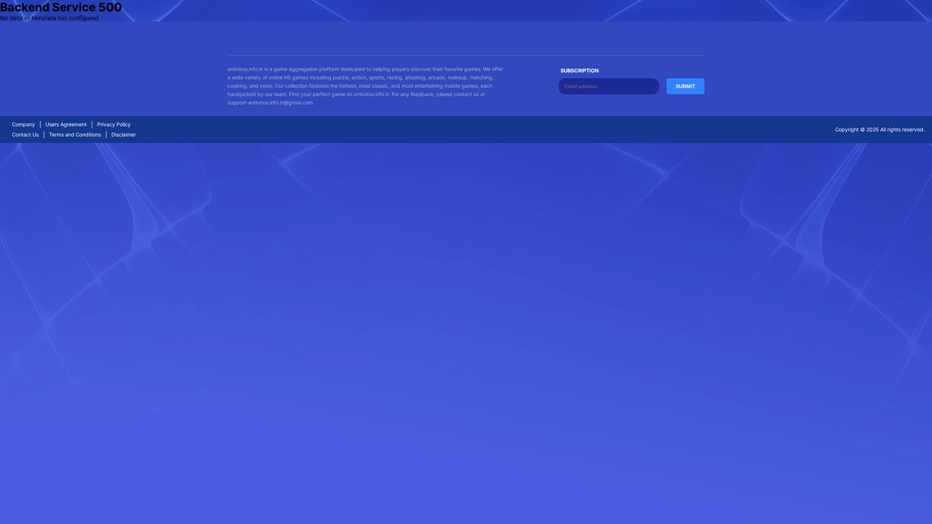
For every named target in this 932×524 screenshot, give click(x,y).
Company (23, 124)
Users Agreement (66, 124)
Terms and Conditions (75, 134)
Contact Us (25, 134)
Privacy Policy (114, 124)
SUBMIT (685, 86)
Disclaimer (123, 134)
